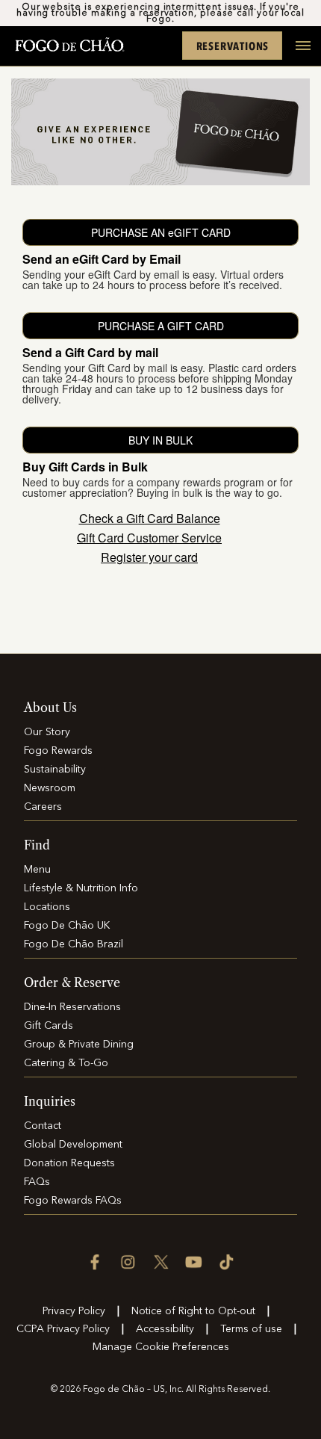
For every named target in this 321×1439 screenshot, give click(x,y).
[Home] (69, 46)
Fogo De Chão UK (67, 925)
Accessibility (165, 1329)
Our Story (47, 732)
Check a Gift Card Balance (149, 518)
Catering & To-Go (66, 1063)
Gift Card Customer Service (149, 538)
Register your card (149, 557)
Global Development (73, 1144)
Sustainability (55, 769)
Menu (37, 869)
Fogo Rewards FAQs (73, 1200)
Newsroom (49, 788)
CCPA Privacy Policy (63, 1329)
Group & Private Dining (79, 1044)
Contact (42, 1126)
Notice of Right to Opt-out (193, 1311)
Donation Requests (69, 1163)
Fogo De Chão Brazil (73, 944)
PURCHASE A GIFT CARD (161, 325)
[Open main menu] (297, 53)
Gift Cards (48, 1026)
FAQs (37, 1182)
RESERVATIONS (232, 46)
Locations (47, 907)
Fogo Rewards (58, 751)
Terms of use (251, 1329)
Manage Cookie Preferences (161, 1347)
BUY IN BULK (160, 440)
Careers (43, 807)
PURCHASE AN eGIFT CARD (161, 232)
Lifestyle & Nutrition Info (81, 888)
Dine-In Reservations (72, 1007)
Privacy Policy (74, 1311)
